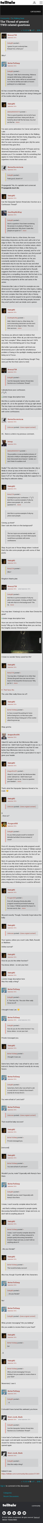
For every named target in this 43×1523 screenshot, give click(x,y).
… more (16, 122)
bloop (10, 442)
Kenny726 (12, 35)
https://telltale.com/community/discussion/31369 (20, 1474)
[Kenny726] (4, 36)
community (36, 1506)
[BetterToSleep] (4, 64)
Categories (36, 12)
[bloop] (4, 443)
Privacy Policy (12, 1519)
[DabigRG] (4, 104)
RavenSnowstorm (15, 167)
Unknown (10, 427)
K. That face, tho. (7, 690)
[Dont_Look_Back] (4, 1417)
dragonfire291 (14, 735)
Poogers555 (13, 823)
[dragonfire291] (4, 736)
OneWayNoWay (15, 212)
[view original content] (28, 427)
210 (38, 30)
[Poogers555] (4, 824)
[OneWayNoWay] (4, 213)
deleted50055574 (13, 112)
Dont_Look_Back (15, 1417)
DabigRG (10, 43)
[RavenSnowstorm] (4, 168)
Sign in (2, 1486)
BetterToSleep (14, 63)
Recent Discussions (11, 1496)
